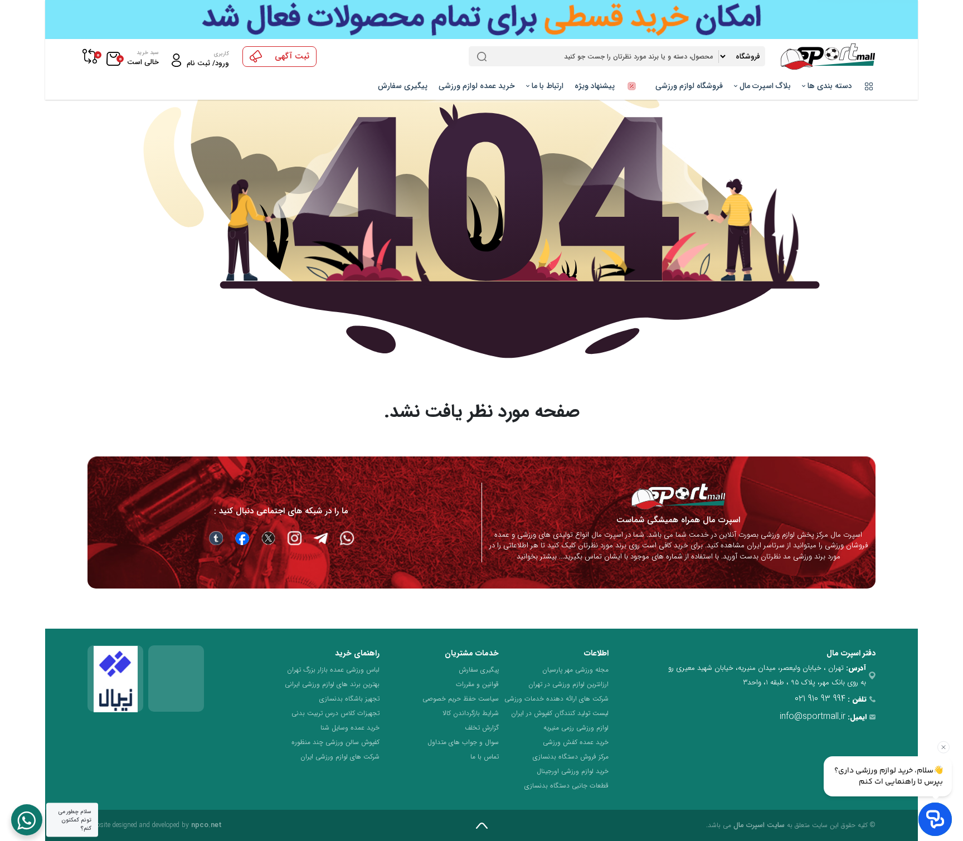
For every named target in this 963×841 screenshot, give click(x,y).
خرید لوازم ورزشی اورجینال (573, 771)
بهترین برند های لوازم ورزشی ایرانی (332, 684)
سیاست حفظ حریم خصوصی (460, 698)
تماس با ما (484, 756)
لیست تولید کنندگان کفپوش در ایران (560, 713)
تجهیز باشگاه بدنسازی (349, 698)
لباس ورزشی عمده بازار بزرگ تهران (333, 669)
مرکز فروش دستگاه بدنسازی (571, 756)
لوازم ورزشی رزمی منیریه (576, 727)
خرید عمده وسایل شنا (350, 727)
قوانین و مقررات (477, 684)
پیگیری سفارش (402, 86)
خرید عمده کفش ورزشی (576, 742)
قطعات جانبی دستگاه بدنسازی (566, 785)
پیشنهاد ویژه (596, 86)
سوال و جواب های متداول (463, 742)
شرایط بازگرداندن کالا (470, 713)
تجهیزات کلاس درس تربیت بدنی (335, 713)
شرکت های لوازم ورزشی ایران (340, 756)
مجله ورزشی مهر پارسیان (575, 669)
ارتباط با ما (546, 86)
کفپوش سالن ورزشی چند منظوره (335, 742)
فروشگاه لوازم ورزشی (689, 86)
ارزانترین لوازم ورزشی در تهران (568, 684)
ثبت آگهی (292, 56)
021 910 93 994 (820, 699)
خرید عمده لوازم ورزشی (477, 86)
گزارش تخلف (482, 727)
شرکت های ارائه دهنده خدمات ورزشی (556, 698)
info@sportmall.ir (812, 716)
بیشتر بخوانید (537, 556)
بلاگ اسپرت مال (764, 86)
